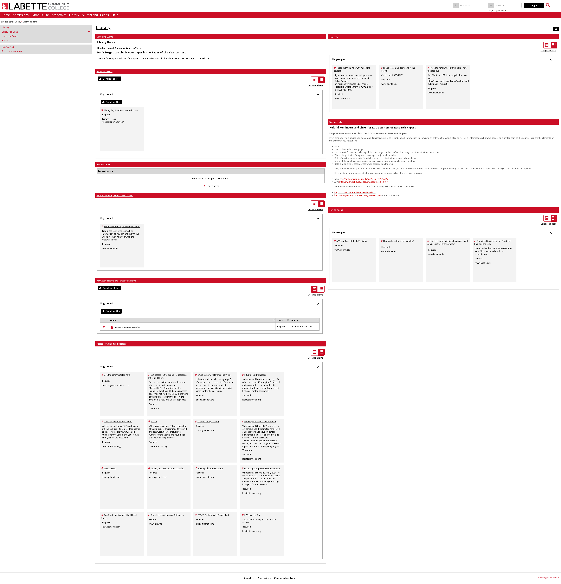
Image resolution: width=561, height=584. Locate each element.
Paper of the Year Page (183, 58)
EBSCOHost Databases (255, 374)
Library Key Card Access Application (121, 110)
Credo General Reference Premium (214, 374)
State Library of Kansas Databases (167, 515)
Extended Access (104, 71)
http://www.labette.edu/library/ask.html (446, 81)
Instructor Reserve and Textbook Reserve (116, 280)
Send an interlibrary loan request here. (122, 226)
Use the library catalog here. (117, 374)
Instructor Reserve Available (127, 327)
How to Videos (336, 209)
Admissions (21, 15)
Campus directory (284, 578)
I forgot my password (497, 10)
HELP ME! (333, 36)
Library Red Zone (30, 22)
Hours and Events (10, 36)
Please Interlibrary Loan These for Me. (115, 195)
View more (247, 450)
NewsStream (110, 468)
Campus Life (40, 15)
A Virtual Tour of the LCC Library (351, 241)
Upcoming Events (105, 36)
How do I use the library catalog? (398, 241)
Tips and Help (335, 122)
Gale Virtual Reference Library (118, 421)
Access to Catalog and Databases (113, 343)
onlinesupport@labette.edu (347, 83)
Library (74, 15)
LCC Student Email (13, 51)
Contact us (264, 578)
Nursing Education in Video (210, 468)
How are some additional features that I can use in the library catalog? (447, 242)
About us (249, 578)
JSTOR (154, 421)
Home (5, 15)
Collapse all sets (315, 85)
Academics (59, 15)
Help (115, 15)
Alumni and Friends (95, 15)
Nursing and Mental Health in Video (167, 468)
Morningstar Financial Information (260, 421)
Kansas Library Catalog (208, 421)
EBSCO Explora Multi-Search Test (213, 515)
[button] (109, 79)
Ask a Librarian (103, 164)
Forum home (213, 186)
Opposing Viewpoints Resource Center (262, 468)
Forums (5, 40)
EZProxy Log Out (252, 515)
